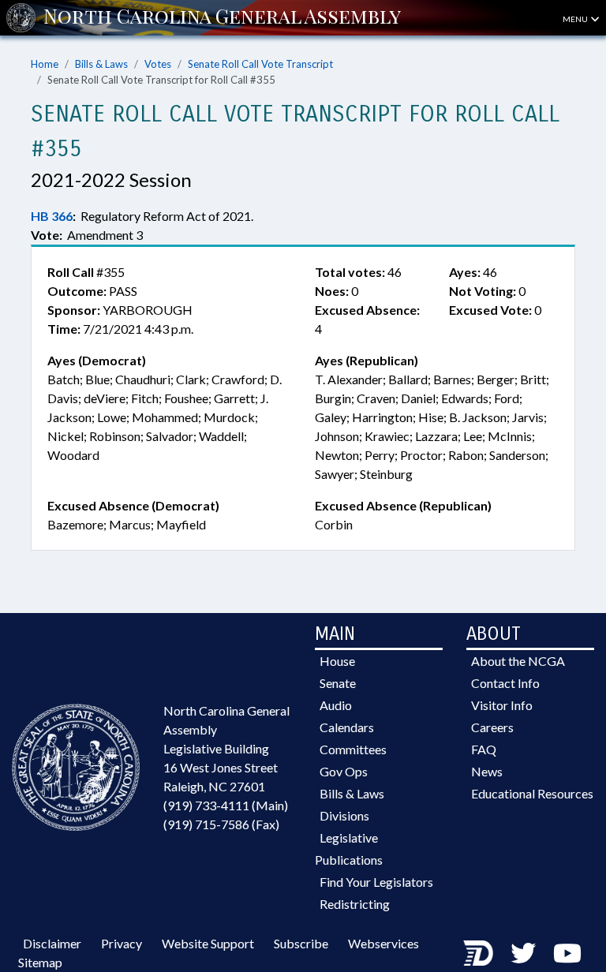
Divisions (344, 815)
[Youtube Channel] (567, 952)
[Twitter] (523, 952)
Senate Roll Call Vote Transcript (260, 64)
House (337, 660)
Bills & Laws (101, 64)
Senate (338, 682)
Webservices (383, 943)
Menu (576, 19)
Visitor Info (502, 704)
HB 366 (52, 215)
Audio (336, 704)
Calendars (347, 727)
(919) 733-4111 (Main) (225, 805)
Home (44, 64)
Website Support (208, 943)
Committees (353, 749)
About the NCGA (518, 660)
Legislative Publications (349, 848)
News (487, 771)
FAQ (483, 749)
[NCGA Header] (222, 17)
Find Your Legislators (376, 881)
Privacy (121, 943)
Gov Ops (344, 771)
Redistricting (355, 903)
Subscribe (301, 943)
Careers (492, 727)
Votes (157, 64)
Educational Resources (532, 793)
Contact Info (505, 682)
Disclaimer (52, 943)
